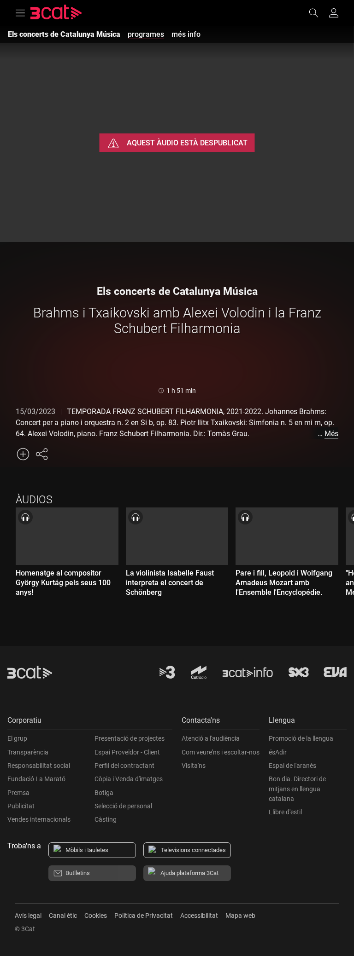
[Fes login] (333, 12)
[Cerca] (318, 12)
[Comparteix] (41, 454)
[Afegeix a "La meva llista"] (23, 454)
